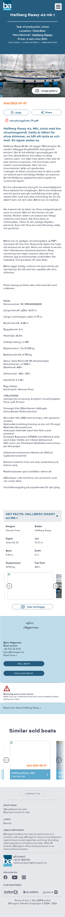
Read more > (10, 655)
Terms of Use (22, 900)
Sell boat (24, 663)
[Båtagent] (7, 5)
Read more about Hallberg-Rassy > (22, 707)
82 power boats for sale (16, 812)
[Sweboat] (11, 891)
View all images (36, 606)
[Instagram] (24, 877)
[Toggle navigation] (58, 6)
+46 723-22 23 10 (12, 648)
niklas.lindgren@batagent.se (30, 862)
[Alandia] (30, 891)
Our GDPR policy (41, 900)
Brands (7, 822)
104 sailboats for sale (15, 808)
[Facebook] (5, 877)
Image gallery (49, 90)
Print (18, 112)
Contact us (32, 793)
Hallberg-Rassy (42, 35)
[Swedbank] (50, 891)
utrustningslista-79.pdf (24, 120)
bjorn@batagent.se (13, 651)
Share (48, 112)
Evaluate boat (23, 673)
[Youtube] (14, 877)
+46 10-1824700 (21, 859)
